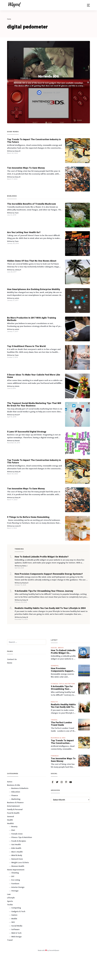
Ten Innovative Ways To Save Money (26, 168)
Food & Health (13, 813)
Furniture (15, 883)
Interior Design (17, 887)
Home (9, 663)
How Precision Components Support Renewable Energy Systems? (49, 574)
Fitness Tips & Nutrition (63, 684)
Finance (55, 756)
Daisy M (17, 151)
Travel (54, 720)
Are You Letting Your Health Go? (23, 232)
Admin (17, 386)
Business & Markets (19, 788)
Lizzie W (18, 526)
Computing (16, 907)
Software (15, 929)
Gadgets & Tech (18, 911)
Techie (10, 904)
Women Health (17, 866)
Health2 (10, 823)
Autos (9, 781)
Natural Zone (17, 859)
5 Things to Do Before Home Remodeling (28, 517)
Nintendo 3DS (48, 77)
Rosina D (25, 583)
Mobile (14, 918)
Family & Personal (14, 809)
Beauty (14, 826)
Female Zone (17, 833)
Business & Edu (58, 738)
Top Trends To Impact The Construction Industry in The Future (34, 140)
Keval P (17, 415)
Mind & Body (16, 855)
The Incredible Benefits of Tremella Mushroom (31, 204)
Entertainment (13, 806)
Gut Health (16, 844)
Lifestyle (11, 897)
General (48, 70)
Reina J (24, 566)
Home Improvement (15, 869)
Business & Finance (15, 802)
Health (54, 702)
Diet (13, 830)
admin (17, 298)
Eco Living (15, 880)
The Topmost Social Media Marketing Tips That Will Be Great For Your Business (34, 404)
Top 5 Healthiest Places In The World (26, 346)
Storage (14, 890)
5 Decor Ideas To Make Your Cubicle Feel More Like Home (33, 376)
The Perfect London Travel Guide (61, 723)
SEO (13, 922)
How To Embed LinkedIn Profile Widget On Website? (41, 557)
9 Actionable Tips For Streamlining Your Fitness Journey (44, 591)
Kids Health (16, 848)
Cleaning (15, 872)
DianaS (17, 440)
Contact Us (12, 659)
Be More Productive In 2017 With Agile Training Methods (31, 319)
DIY (12, 876)
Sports (10, 901)
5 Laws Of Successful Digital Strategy (26, 431)
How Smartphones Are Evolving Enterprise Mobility (33, 289)
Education (15, 791)
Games (14, 915)
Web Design (16, 936)
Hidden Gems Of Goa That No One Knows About (31, 261)
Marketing (15, 799)
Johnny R (18, 270)
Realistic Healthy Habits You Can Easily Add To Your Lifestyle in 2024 (50, 608)
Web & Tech (16, 933)
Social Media (57, 648)
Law (9, 894)
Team (17, 213)
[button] (88, 5)
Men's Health (17, 851)
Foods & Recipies (18, 841)
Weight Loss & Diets (20, 862)
